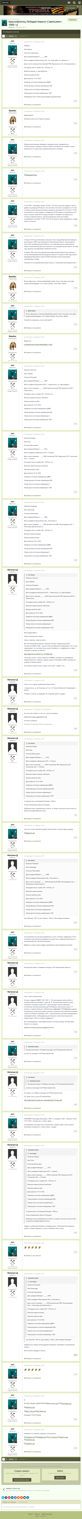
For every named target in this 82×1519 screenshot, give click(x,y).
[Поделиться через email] (24, 1497)
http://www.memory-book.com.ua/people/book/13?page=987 (43, 1100)
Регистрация (70, 8)
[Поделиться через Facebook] (6, 1497)
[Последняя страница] (15, 36)
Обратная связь (47, 1514)
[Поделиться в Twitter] (3, 1497)
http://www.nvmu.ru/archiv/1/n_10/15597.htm (38, 654)
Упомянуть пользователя (33, 105)
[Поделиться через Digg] (12, 1497)
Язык (30, 1514)
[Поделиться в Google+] (9, 1497)
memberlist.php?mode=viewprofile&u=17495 (38, 344)
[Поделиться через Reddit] (18, 1497)
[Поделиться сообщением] (77, 42)
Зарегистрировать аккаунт (21, 1480)
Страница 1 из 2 (23, 36)
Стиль (37, 1514)
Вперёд (11, 36)
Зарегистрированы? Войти (51, 8)
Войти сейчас (60, 1477)
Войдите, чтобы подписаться (11, 19)
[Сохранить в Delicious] (15, 1497)
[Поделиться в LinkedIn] (27, 1497)
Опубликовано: (34, 42)
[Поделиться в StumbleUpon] (21, 1497)
